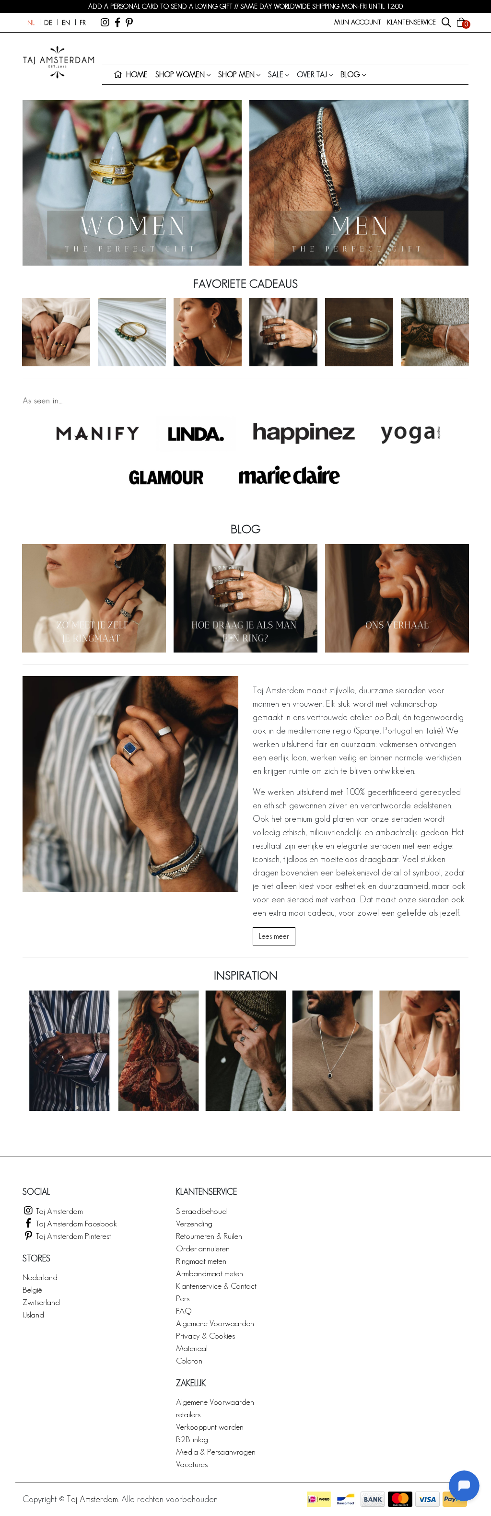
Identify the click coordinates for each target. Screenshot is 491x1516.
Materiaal (192, 1348)
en (66, 22)
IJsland (33, 1314)
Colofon (189, 1360)
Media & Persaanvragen (216, 1451)
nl (31, 22)
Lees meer (274, 936)
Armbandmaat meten (209, 1273)
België (32, 1289)
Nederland (40, 1277)
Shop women (180, 74)
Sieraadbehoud (201, 1210)
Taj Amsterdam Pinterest (72, 1235)
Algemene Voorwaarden (215, 1323)
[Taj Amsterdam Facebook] (117, 22)
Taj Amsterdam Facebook (75, 1223)
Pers (182, 1298)
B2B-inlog (192, 1439)
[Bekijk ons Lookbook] (245, 1051)
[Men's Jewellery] (358, 183)
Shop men (236, 74)
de (48, 22)
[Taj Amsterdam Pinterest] (129, 22)
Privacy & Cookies (205, 1335)
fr (82, 22)
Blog (350, 74)
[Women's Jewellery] (132, 183)
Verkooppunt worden (210, 1426)
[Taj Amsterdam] (105, 22)
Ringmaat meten (201, 1260)
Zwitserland (41, 1301)
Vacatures (192, 1464)
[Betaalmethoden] (319, 1499)
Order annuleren (203, 1248)
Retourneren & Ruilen (209, 1235)
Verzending (194, 1223)
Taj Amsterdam (58, 1210)
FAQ (183, 1310)
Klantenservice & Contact (216, 1285)
